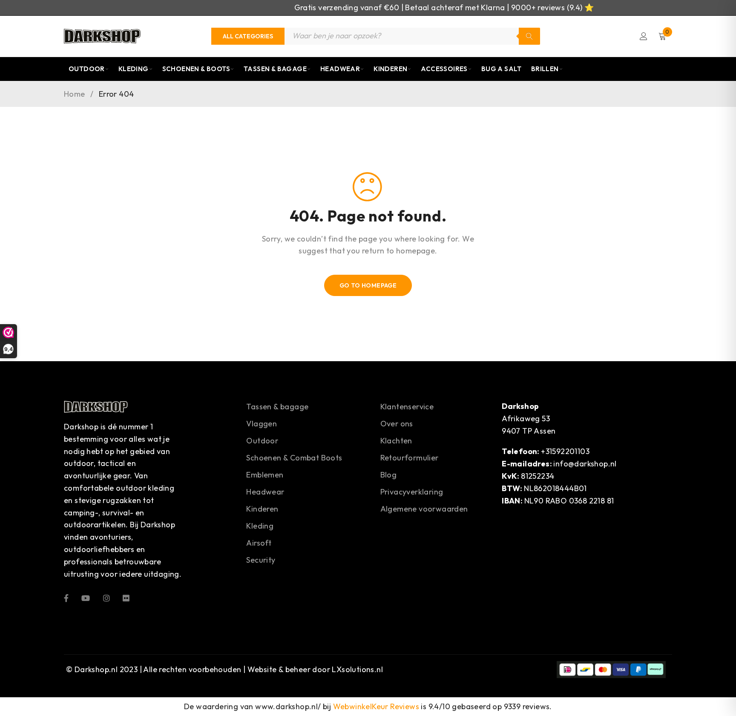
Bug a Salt (501, 69)
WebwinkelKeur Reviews (376, 706)
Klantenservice (407, 406)
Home (74, 94)
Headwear (340, 69)
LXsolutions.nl (357, 669)
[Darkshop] (102, 36)
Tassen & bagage (277, 406)
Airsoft (258, 543)
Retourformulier (409, 458)
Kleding (133, 69)
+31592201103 (565, 451)
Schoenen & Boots (196, 69)
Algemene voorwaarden (424, 509)
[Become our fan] (66, 597)
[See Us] (106, 597)
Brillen (545, 69)
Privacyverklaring (411, 492)
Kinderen (390, 69)
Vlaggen (261, 423)
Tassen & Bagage (275, 69)
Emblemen (264, 475)
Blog (388, 475)
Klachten (396, 441)
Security (260, 560)
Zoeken (529, 36)
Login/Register (643, 36)
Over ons (396, 423)
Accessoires (444, 69)
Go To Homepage (368, 285)
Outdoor (87, 69)
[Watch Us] (85, 597)
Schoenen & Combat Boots (294, 458)
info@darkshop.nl (584, 464)
